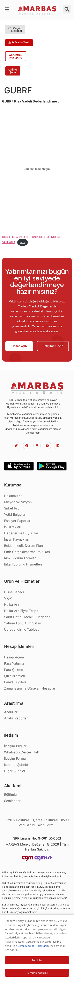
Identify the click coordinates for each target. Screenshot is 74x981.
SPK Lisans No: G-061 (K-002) (37, 838)
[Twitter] (16, 445)
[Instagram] (37, 445)
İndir (22, 242)
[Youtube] (47, 445)
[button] (7, 9)
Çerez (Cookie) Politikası (32, 946)
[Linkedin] (57, 445)
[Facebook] (26, 445)
